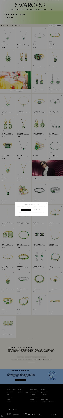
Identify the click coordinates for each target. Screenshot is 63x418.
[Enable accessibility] (2, 416)
